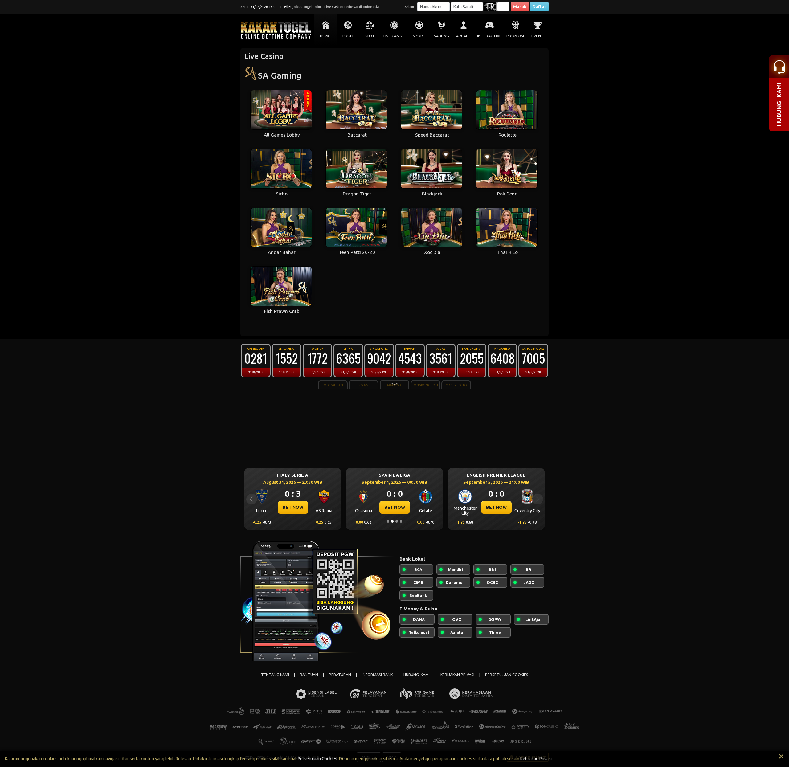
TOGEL (347, 36)
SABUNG (441, 36)
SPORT (419, 36)
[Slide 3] (396, 521)
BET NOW (293, 507)
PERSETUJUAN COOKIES (506, 675)
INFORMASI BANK (377, 675)
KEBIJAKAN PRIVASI (457, 675)
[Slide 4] (401, 521)
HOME (325, 36)
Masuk (519, 6)
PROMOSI (515, 36)
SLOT (370, 36)
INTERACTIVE (489, 36)
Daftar (539, 6)
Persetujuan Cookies (317, 758)
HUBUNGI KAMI (416, 675)
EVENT (537, 36)
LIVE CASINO (394, 36)
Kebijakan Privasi (536, 758)
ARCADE (463, 36)
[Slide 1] (388, 521)
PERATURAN (340, 675)
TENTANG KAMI (275, 675)
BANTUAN (309, 675)
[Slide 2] (392, 521)
